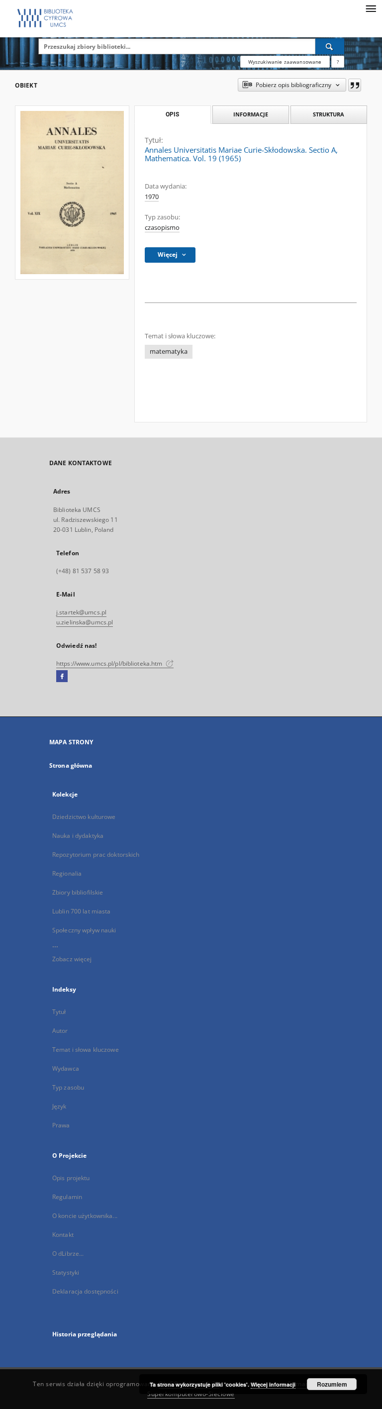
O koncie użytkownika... (84, 1215)
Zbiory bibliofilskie (77, 892)
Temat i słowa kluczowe (85, 1049)
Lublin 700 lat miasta (81, 911)
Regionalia (67, 873)
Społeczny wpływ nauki (84, 930)
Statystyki (65, 1272)
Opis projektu (71, 1178)
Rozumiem (332, 1384)
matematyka (169, 351)
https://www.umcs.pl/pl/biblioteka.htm (110, 663)
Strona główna (71, 765)
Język (59, 1106)
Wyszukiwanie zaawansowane (285, 61)
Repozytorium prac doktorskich (95, 854)
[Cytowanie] (354, 85)
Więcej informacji (273, 1384)
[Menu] (371, 8)
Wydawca (65, 1068)
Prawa (61, 1125)
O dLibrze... (68, 1253)
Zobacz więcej (72, 959)
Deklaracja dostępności (85, 1291)
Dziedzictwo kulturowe (84, 816)
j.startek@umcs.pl (81, 612)
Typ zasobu (68, 1087)
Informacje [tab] (250, 114)
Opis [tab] (172, 114)
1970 (152, 197)
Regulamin (67, 1197)
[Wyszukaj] (329, 46)
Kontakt (63, 1234)
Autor (60, 1030)
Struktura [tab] (328, 114)
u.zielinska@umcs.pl (84, 622)
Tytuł (59, 1011)
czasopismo (162, 227)
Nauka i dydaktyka (77, 835)
